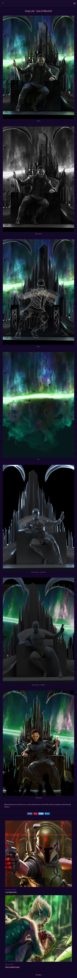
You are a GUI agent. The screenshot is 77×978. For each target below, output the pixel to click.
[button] (38, 975)
